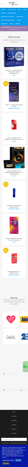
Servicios (14, 416)
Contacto (14, 429)
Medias (11, 23)
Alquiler (14, 424)
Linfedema (17, 23)
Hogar (19, 9)
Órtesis (25, 9)
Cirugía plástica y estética (7, 16)
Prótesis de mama (11, 13)
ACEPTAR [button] (18, 460)
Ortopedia (14, 420)
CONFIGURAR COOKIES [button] (8, 460)
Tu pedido (14, 433)
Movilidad (3, 9)
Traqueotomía (19, 16)
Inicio (14, 412)
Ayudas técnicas (12, 9)
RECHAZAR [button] (5, 463)
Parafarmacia (4, 23)
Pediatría (3, 13)
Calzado (19, 20)
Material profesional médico (8, 20)
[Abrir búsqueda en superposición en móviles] (14, 439)
